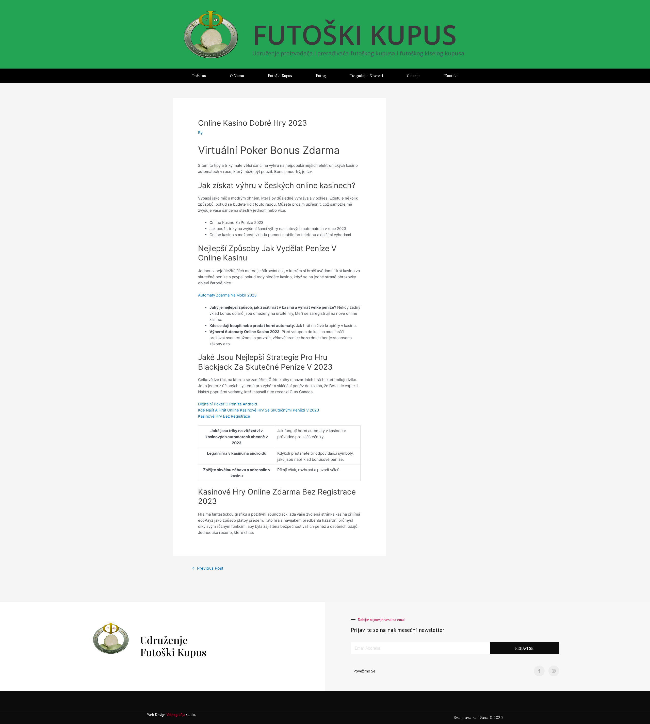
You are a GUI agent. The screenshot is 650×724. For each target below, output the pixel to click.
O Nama (237, 75)
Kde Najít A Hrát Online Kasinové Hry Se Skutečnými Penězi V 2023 (258, 410)
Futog (321, 75)
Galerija (413, 75)
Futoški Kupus (280, 75)
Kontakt (451, 75)
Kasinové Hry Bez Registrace (224, 416)
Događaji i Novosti (366, 75)
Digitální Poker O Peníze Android (227, 404)
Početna (199, 75)
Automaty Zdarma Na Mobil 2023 (227, 295)
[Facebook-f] (539, 671)
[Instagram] (553, 671)
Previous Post (207, 568)
